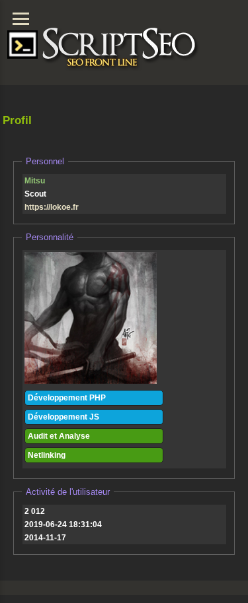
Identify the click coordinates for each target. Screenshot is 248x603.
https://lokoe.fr (51, 207)
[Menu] (21, 19)
